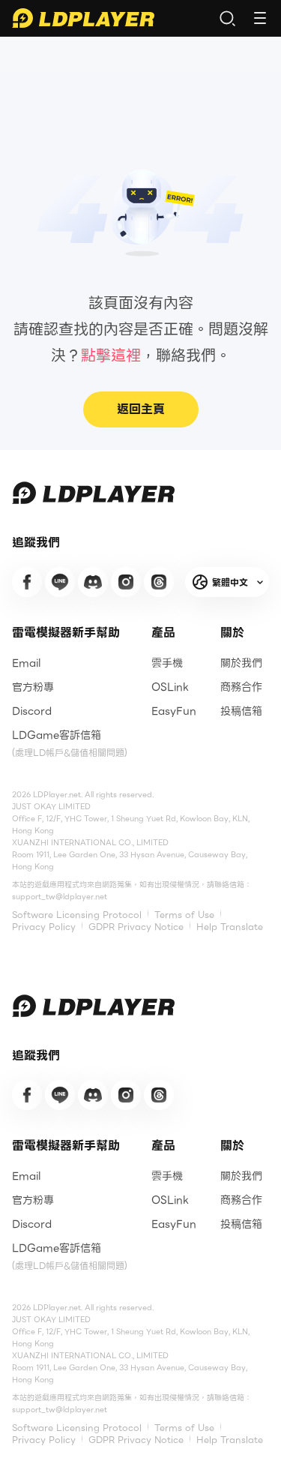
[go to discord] (93, 582)
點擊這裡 (111, 356)
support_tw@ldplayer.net (59, 896)
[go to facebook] (27, 582)
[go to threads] (159, 582)
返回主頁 (141, 409)
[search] (227, 18)
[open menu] (260, 18)
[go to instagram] (126, 582)
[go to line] (60, 582)
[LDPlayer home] (83, 18)
